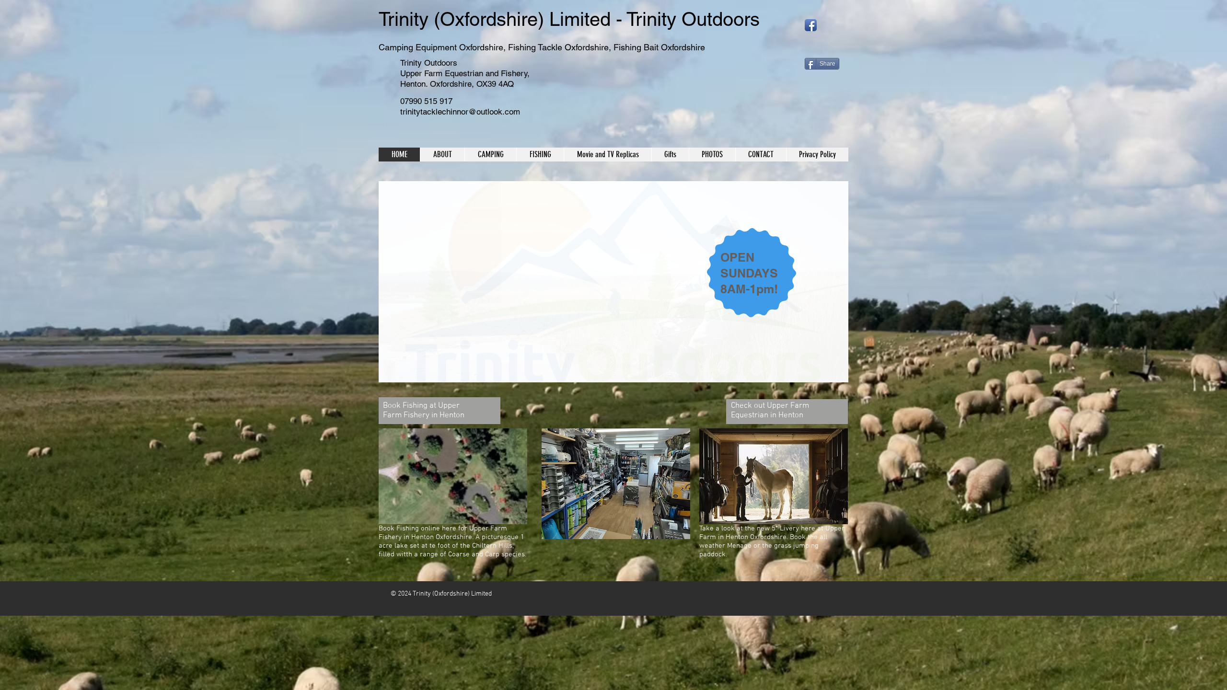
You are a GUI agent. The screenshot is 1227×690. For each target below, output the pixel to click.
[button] (613, 281)
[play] (825, 374)
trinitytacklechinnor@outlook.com (460, 111)
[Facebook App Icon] (811, 25)
